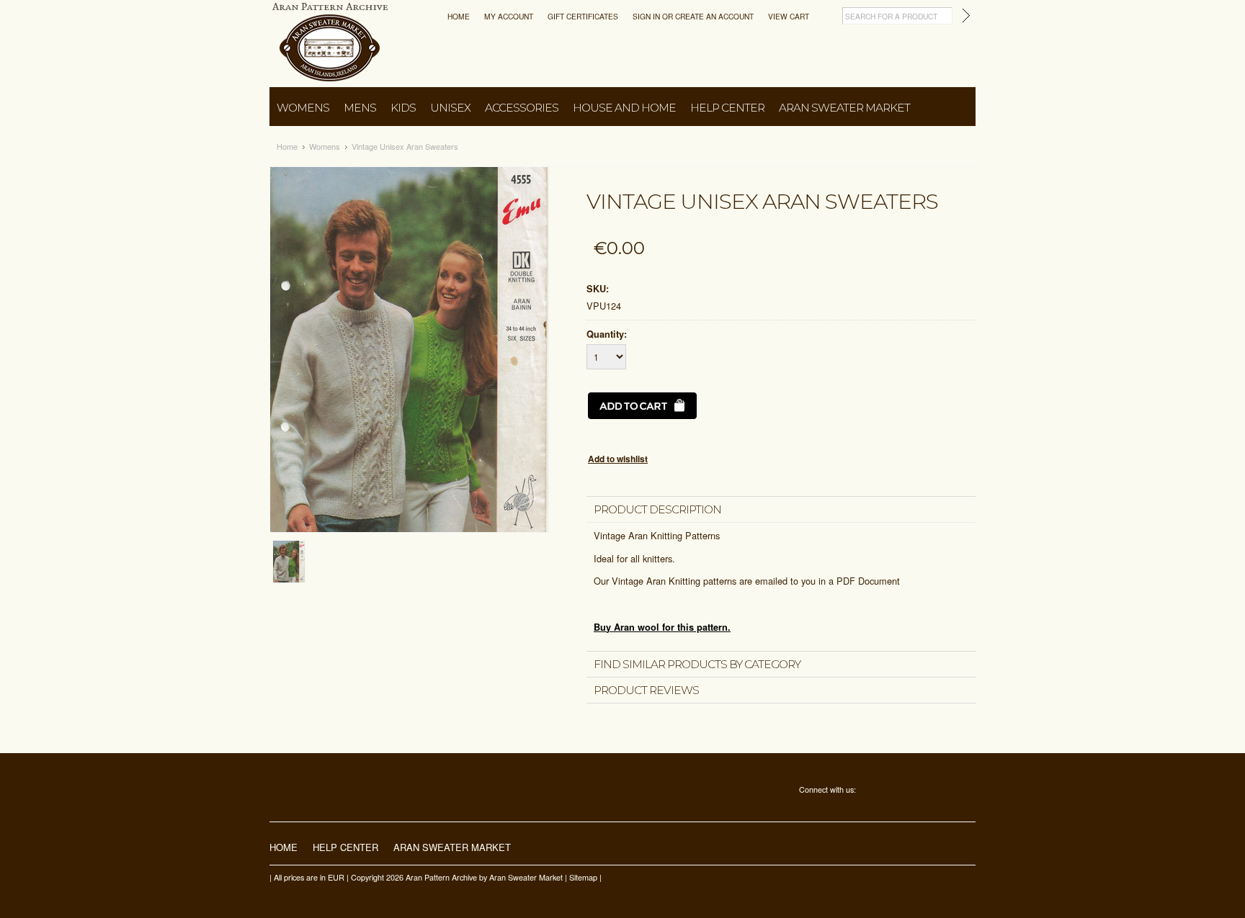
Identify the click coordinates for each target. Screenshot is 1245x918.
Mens (360, 107)
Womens (303, 107)
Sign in (646, 16)
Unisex (450, 107)
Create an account (714, 16)
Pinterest (907, 791)
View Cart (788, 16)
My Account (508, 16)
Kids (403, 107)
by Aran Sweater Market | (523, 877)
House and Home (624, 107)
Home (458, 16)
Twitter (887, 791)
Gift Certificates (583, 16)
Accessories (521, 107)
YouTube (928, 791)
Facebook (867, 791)
